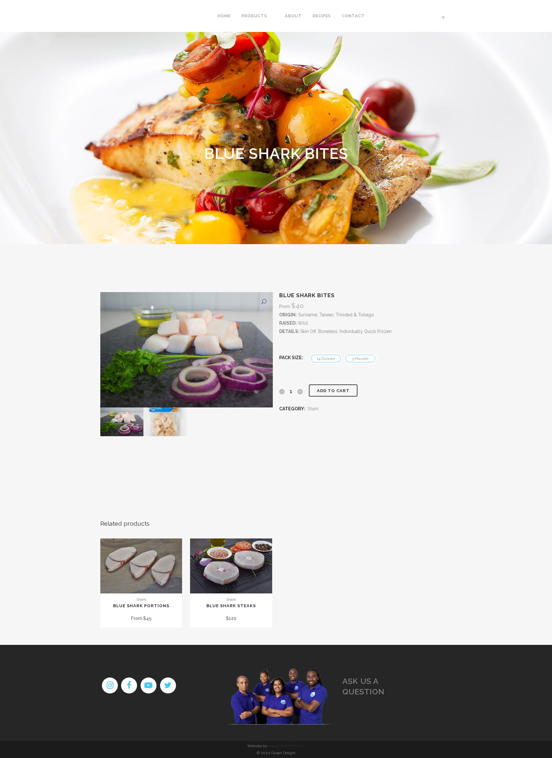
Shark (312, 408)
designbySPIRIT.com (287, 746)
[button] (263, 303)
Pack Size (290, 357)
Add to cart (333, 390)
